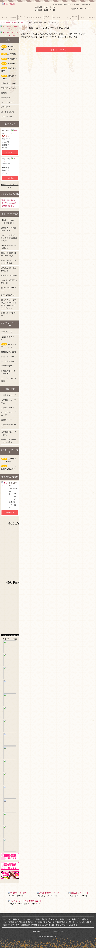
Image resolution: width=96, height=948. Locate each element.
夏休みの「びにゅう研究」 (8, 246)
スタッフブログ (7, 102)
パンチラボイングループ (8, 413)
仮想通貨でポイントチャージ (8, 372)
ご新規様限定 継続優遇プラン (8, 269)
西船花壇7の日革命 (9, 275)
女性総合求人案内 (8, 352)
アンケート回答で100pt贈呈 (8, 467)
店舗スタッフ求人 (8, 357)
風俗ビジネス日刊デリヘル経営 (8, 440)
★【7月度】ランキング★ (8, 48)
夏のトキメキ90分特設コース (8, 229)
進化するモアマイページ (8, 345)
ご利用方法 (5, 107)
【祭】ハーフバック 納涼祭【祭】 (8, 221)
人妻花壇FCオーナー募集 (8, 433)
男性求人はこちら (8, 88)
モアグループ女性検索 (8, 379)
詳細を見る (10, 512)
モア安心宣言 (6, 366)
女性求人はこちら (8, 83)
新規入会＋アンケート (8, 314)
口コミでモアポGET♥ (9, 289)
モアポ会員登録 (7, 361)
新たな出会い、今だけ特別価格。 (8, 261)
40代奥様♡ (9, 64)
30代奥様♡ (9, 59)
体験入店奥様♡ (8, 69)
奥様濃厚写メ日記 (8, 77)
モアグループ (6, 332)
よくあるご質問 (7, 112)
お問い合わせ (6, 116)
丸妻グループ (6, 420)
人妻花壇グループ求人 (8, 401)
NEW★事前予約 (7, 295)
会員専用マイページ (8, 338)
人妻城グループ (7, 408)
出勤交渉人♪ (6, 98)
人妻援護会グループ (8, 425)
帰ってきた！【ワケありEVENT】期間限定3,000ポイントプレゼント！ (8, 304)
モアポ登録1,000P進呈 (8, 460)
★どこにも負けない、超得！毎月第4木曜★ (9, 238)
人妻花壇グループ (8, 395)
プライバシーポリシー (54, 931)
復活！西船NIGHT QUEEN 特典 (9, 254)
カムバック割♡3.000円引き (9, 281)
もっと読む (10, 153)
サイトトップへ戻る (58, 50)
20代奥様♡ (9, 54)
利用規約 (36, 931)
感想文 (4, 93)
